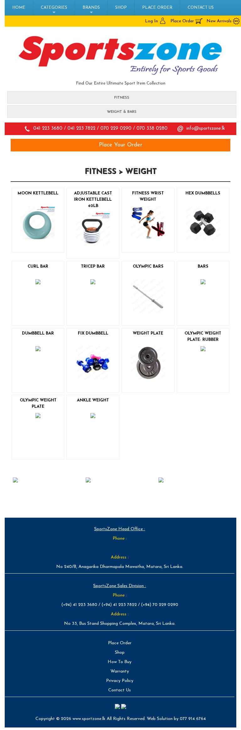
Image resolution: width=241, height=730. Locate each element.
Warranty (119, 671)
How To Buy (119, 662)
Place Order (157, 8)
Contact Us (201, 8)
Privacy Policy (119, 680)
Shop (121, 8)
